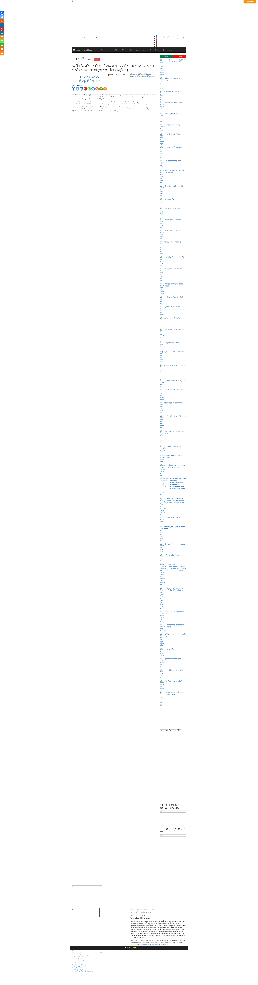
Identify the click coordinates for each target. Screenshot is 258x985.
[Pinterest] (85, 89)
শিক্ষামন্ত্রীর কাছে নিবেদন (173, 124)
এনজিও (144, 50)
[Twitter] (77, 89)
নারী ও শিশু (156, 50)
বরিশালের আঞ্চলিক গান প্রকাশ (174, 102)
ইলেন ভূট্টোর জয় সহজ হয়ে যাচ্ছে (173, 268)
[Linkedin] (81, 89)
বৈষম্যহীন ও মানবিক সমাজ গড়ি (174, 186)
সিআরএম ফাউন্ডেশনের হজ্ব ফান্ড (175, 380)
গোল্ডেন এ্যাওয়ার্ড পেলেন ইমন (173, 113)
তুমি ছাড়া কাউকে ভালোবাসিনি (174, 297)
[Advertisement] (144, 18)
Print (97, 59)
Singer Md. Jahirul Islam (175, 544)
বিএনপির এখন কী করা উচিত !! (173, 681)
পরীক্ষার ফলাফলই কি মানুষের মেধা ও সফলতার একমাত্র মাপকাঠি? (175, 59)
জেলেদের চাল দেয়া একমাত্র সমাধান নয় (175, 612)
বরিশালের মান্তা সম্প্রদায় (172, 517)
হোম (96, 50)
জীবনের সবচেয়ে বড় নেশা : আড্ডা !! (174, 365)
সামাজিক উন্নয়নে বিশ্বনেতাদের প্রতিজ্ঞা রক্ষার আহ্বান (176, 466)
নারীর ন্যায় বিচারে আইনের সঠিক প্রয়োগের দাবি (174, 171)
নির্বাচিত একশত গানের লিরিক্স (173, 219)
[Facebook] (73, 89)
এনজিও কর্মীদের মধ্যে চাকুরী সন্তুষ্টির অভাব (175, 635)
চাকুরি (150, 50)
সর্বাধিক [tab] (180, 56)
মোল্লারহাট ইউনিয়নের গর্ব (173, 446)
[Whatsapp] (89, 89)
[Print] (97, 89)
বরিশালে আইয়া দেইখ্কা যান (172, 230)
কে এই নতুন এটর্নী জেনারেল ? (173, 147)
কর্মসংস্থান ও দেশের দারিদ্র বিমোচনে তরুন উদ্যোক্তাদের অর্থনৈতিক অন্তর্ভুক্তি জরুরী (175, 500)
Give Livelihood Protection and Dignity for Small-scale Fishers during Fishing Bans (176, 567)
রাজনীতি (115, 50)
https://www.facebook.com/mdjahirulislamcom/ (153, 944)
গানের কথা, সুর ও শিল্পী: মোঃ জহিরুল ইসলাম (174, 527)
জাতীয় (101, 50)
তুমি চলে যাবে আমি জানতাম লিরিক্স (174, 351)
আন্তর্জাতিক (130, 50)
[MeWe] (2, 33)
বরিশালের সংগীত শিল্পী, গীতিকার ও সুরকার (174, 284)
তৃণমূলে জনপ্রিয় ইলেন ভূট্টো (173, 658)
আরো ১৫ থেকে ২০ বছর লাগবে (172, 241)
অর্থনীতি (122, 50)
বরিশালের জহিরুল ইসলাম (172, 555)
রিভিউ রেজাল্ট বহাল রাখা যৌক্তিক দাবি (175, 416)
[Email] (101, 89)
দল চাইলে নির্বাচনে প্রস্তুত (172, 649)
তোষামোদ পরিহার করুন (171, 199)
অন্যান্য (170, 50)
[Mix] (2, 37)
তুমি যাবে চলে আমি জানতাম (172, 306)
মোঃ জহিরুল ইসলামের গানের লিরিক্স (175, 257)
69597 (90, 59)
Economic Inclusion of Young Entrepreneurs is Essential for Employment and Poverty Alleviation (178, 483)
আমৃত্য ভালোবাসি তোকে (172, 342)
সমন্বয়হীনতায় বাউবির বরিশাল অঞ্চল (175, 625)
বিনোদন (137, 50)
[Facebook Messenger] (93, 89)
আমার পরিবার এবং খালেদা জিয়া (173, 402)
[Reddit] (2, 21)
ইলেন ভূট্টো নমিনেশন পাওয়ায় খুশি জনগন (174, 432)
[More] (105, 89)
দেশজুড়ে (108, 50)
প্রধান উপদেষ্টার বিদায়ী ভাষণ (173, 208)
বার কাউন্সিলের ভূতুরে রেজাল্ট (173, 160)
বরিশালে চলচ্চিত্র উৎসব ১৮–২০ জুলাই (174, 79)
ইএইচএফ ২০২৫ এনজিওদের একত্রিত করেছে (174, 693)
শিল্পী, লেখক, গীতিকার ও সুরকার (174, 329)
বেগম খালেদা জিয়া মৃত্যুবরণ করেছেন (175, 389)
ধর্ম (163, 50)
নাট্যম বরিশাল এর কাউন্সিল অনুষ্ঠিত (174, 134)
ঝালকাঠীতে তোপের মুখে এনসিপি (175, 669)
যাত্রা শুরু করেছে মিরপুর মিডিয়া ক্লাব (90, 78)
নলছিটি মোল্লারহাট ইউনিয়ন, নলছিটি (174, 456)
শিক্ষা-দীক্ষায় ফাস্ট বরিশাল (171, 91)
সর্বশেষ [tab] (166, 56)
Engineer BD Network (133, 948)
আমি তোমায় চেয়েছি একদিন (172, 318)
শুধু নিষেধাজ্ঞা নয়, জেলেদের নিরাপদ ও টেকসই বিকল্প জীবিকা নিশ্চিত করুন (175, 589)
